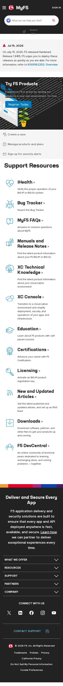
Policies (34, 652)
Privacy (45, 652)
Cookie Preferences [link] (31, 670)
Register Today (18, 104)
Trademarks (20, 652)
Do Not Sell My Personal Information (31, 664)
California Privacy (31, 658)
